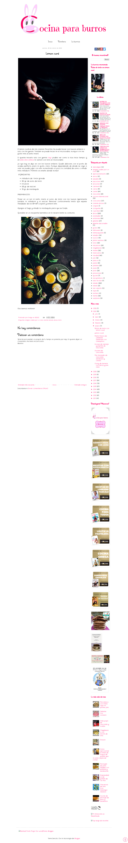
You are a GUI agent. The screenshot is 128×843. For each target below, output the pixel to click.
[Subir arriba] (125, 840)
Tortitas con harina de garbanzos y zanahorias (104, 149)
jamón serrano (98, 240)
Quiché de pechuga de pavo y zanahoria (104, 798)
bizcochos (96, 181)
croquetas (97, 208)
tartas (95, 296)
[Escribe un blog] (49, 317)
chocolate (96, 194)
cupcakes (96, 211)
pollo (94, 271)
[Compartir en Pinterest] (54, 317)
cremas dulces (48, 320)
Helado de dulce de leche (105, 114)
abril (97, 317)
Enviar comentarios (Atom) (38, 388)
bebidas (96, 179)
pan (94, 258)
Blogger (77, 838)
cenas (95, 191)
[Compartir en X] (50, 317)
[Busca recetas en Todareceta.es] (99, 821)
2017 (95, 380)
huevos (95, 238)
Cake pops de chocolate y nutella (104, 723)
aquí (50, 158)
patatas (96, 266)
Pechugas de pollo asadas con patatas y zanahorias (104, 767)
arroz (95, 176)
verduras (96, 298)
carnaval (96, 186)
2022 (95, 308)
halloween (96, 230)
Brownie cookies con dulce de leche (105, 136)
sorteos (96, 293)
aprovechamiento (99, 174)
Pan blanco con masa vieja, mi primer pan (104, 705)
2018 (95, 377)
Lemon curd (99, 333)
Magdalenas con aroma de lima (104, 733)
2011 (94, 398)
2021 (95, 311)
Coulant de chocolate (99, 352)
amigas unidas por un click (34, 320)
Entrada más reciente (26, 385)
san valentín (97, 288)
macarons (96, 245)
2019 (95, 374)
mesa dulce (97, 253)
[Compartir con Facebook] (52, 317)
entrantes (96, 218)
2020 (95, 372)
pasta (95, 263)
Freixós (102, 740)
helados (96, 235)
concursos (97, 201)
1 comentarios (103, 133)
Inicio (50, 41)
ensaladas (96, 216)
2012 (95, 395)
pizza (95, 268)
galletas (95, 221)
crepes (95, 206)
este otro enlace (27, 160)
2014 (95, 389)
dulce (56, 320)
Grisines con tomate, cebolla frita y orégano (104, 125)
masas (95, 250)
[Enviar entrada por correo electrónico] (43, 317)
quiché (95, 276)
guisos (95, 228)
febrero (98, 323)
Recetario (62, 41)
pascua (95, 260)
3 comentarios (103, 111)
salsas (95, 286)
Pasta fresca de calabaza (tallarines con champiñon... (101, 338)
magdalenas (97, 248)
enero (97, 326)
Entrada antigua (80, 385)
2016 (95, 383)
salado (95, 283)
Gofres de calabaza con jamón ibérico (105, 103)
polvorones (97, 273)
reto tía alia (97, 281)
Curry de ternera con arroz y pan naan (101, 365)
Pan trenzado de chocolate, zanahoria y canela (101, 358)
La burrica (75, 41)
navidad (96, 255)
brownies (96, 184)
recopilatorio (98, 278)
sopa (95, 291)
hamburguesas (98, 233)
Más (108, 111)
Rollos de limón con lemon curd (102, 329)
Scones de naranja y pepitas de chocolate (102, 346)
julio (96, 314)
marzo (97, 320)
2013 (95, 392)
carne (95, 189)
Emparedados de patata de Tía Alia (104, 778)
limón (60, 320)
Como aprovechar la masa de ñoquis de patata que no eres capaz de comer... (101, 754)
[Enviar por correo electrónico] (47, 317)
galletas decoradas (100, 223)
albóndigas (97, 167)
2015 (95, 386)
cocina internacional (100, 196)
